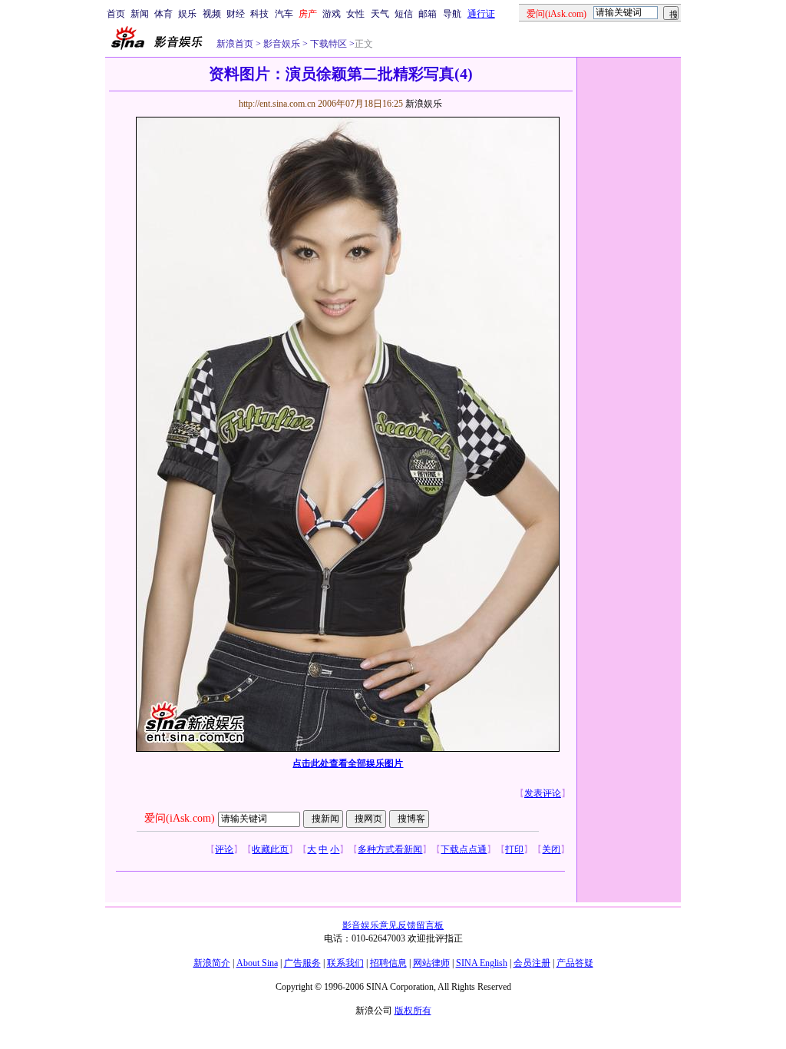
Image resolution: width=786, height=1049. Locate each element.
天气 (380, 13)
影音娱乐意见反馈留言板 (393, 925)
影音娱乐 (281, 43)
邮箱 (427, 13)
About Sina (257, 963)
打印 (514, 849)
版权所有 (413, 1010)
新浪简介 (211, 963)
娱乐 (187, 13)
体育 (163, 13)
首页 (116, 13)
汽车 (284, 13)
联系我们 (345, 963)
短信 (404, 13)
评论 (224, 849)
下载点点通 (464, 849)
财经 (235, 13)
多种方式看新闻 (390, 849)
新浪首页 (234, 43)
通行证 (481, 13)
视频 (212, 13)
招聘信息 (388, 963)
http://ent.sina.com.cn (278, 103)
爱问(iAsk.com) (179, 818)
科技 (259, 13)
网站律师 (431, 963)
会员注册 (532, 963)
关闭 (551, 849)
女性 (355, 13)
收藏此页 (270, 849)
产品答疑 (574, 963)
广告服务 (302, 963)
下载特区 (327, 43)
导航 (452, 13)
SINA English (481, 963)
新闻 (139, 13)
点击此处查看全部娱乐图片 (347, 763)
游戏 (331, 13)
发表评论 (542, 793)
